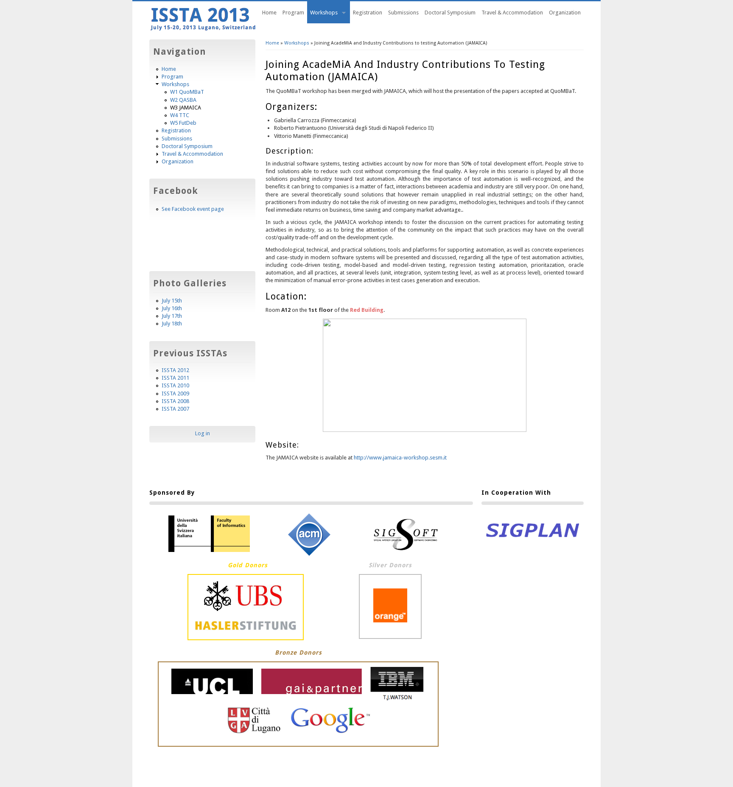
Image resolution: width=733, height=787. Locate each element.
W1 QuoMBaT (187, 92)
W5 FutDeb (183, 123)
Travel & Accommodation (512, 12)
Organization (565, 12)
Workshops (322, 13)
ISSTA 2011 (175, 378)
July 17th (172, 316)
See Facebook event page (193, 209)
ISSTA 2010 (175, 385)
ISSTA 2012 (175, 370)
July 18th (172, 323)
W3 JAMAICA (185, 107)
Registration (367, 12)
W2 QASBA (183, 100)
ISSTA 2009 (175, 393)
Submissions (403, 12)
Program (293, 12)
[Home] (203, 30)
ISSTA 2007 (175, 409)
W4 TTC (179, 115)
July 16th (172, 308)
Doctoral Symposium (450, 12)
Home (269, 12)
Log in (202, 433)
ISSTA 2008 (175, 401)
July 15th (172, 300)
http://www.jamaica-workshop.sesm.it (400, 457)
